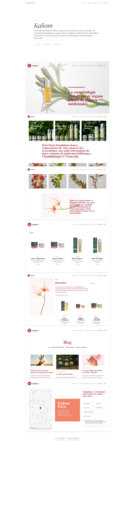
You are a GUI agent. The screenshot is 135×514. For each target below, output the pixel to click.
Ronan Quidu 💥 (30, 3)
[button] (60, 438)
